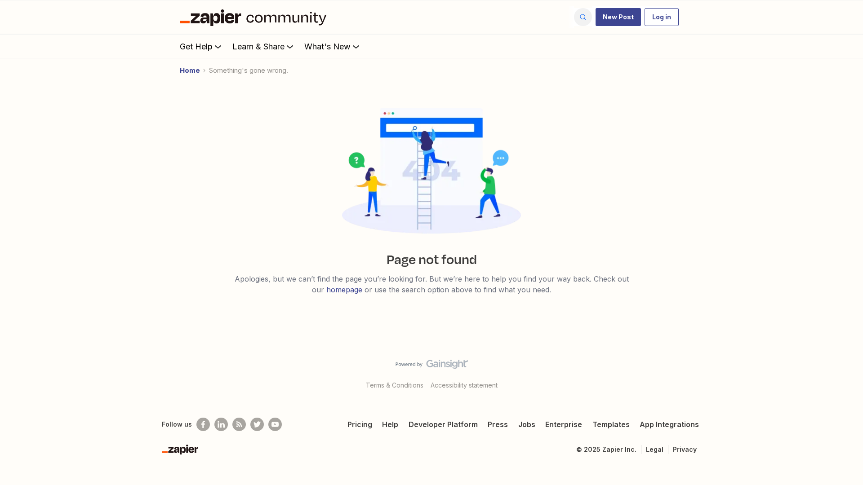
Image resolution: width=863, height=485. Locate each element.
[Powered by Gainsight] (432, 366)
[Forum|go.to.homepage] (255, 17)
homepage (344, 289)
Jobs (526, 424)
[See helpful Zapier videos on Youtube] (275, 424)
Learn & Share (258, 46)
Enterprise (563, 424)
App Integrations (669, 424)
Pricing (359, 424)
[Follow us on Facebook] (203, 424)
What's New (327, 46)
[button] (618, 17)
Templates (611, 424)
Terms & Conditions (394, 385)
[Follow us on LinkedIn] (221, 424)
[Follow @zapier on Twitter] (257, 424)
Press (498, 424)
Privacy (685, 449)
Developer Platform (443, 424)
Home (190, 70)
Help (390, 424)
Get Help (196, 46)
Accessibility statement (464, 385)
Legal (654, 449)
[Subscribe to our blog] (239, 424)
